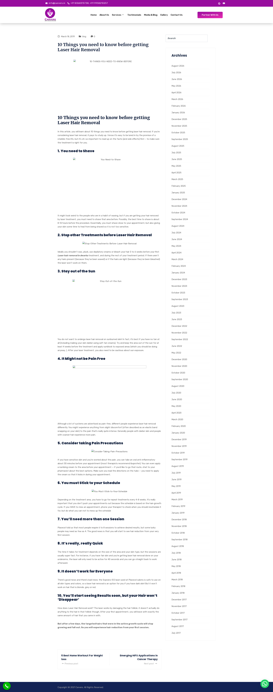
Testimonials (134, 15)
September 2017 (179, 619)
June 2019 (176, 479)
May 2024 (176, 246)
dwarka (84, 255)
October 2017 (178, 613)
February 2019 (178, 506)
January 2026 (178, 112)
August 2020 (177, 386)
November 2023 (179, 286)
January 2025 (178, 192)
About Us (104, 15)
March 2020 (177, 419)
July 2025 (176, 152)
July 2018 (176, 553)
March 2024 (177, 259)
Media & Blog (150, 15)
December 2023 (179, 279)
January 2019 (178, 513)
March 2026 (177, 99)
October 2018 (178, 533)
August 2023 (177, 306)
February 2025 (178, 186)
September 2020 (179, 379)
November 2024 (179, 206)
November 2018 (179, 526)
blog (84, 36)
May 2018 (176, 566)
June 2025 (176, 159)
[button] (264, 684)
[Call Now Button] (7, 686)
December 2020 (179, 359)
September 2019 (179, 459)
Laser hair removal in (69, 255)
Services (116, 15)
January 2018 (178, 593)
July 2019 (176, 473)
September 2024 (179, 219)
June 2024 (176, 239)
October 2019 (178, 453)
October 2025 (178, 132)
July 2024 (176, 232)
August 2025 (177, 146)
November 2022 (179, 332)
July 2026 (176, 72)
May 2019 (176, 486)
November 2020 (179, 366)
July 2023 (176, 312)
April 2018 (176, 573)
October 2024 (178, 212)
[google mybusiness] (219, 3)
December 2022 (179, 326)
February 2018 (178, 586)
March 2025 (177, 179)
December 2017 (179, 599)
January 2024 (178, 272)
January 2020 (178, 433)
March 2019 (177, 499)
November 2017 (179, 606)
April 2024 (176, 252)
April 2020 (176, 413)
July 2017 (176, 633)
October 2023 (178, 292)
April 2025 (176, 172)
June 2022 (176, 346)
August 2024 (177, 226)
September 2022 (179, 339)
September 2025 (179, 139)
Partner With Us (210, 15)
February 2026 (178, 106)
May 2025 (176, 166)
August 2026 (177, 66)
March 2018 (177, 579)
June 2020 (176, 399)
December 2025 (179, 119)
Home (94, 15)
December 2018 (179, 519)
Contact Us (177, 15)
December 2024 (179, 199)
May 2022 (176, 352)
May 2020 (176, 406)
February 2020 (178, 426)
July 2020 (176, 392)
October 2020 (178, 372)
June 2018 (176, 559)
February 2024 (178, 266)
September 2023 (179, 299)
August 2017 (177, 626)
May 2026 (176, 86)
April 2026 (176, 92)
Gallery (164, 15)
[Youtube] (224, 3)
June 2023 (176, 319)
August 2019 (177, 466)
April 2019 (176, 493)
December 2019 (179, 439)
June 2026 (176, 79)
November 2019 (179, 446)
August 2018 (177, 546)
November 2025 (179, 126)
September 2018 (179, 539)
